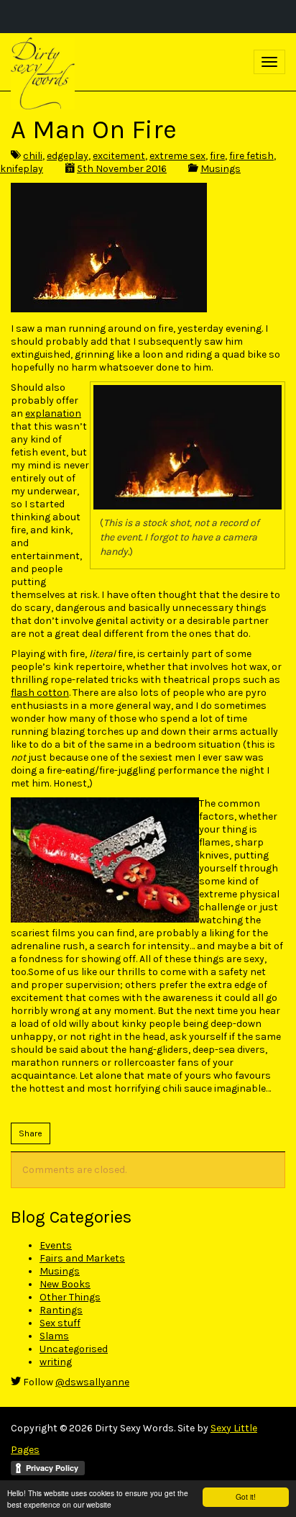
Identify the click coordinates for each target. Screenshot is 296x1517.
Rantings (61, 1310)
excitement (119, 156)
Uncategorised (74, 1349)
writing (56, 1362)
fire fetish (251, 156)
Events (56, 1245)
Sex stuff (60, 1323)
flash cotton (40, 693)
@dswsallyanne (92, 1382)
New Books (65, 1284)
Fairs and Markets (82, 1258)
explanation (53, 413)
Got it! (246, 1496)
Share (30, 1133)
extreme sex (177, 156)
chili (32, 156)
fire (217, 156)
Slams (54, 1336)
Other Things (70, 1297)
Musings (220, 169)
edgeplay (67, 156)
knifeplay (21, 169)
